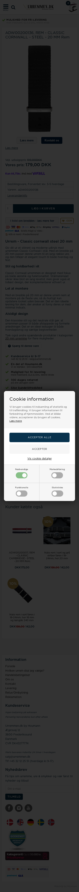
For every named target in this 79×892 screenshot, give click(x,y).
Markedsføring (57, 469)
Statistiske (57, 488)
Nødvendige (21, 469)
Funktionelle (21, 488)
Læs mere (15, 421)
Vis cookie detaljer (39, 458)
